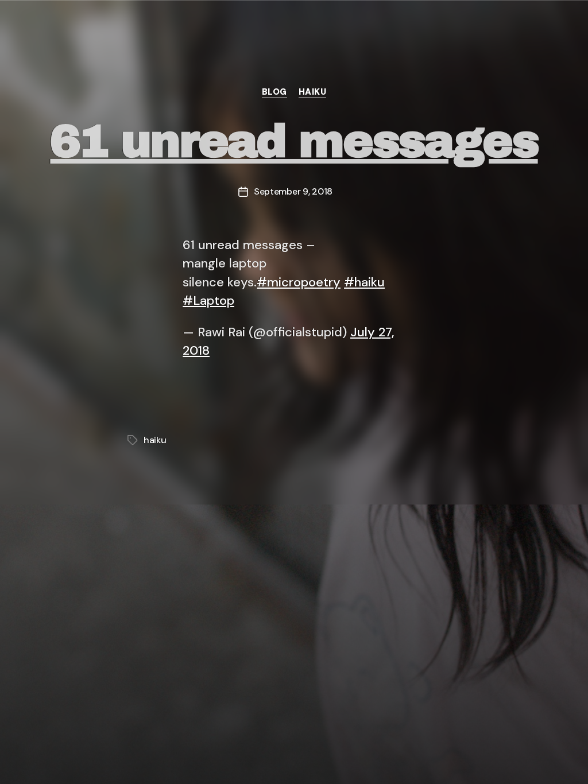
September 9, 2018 (293, 191)
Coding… (526, 760)
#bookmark (71, 24)
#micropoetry (299, 282)
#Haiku (235, 760)
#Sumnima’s (328, 760)
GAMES (431, 760)
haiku (313, 92)
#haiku (364, 282)
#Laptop (208, 300)
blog (274, 92)
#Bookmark (61, 760)
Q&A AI (153, 760)
